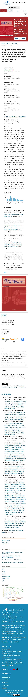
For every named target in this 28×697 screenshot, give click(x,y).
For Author (5, 682)
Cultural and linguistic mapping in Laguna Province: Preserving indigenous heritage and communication (15, 467)
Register (18, 11)
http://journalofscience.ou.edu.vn (17, 637)
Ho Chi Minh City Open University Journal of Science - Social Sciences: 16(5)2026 (14, 432)
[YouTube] (14, 669)
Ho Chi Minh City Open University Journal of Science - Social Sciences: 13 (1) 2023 (14, 525)
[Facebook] (11, 669)
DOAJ (3, 571)
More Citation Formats (8, 365)
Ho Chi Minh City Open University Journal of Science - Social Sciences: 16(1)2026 (14, 406)
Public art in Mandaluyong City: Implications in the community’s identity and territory (15, 495)
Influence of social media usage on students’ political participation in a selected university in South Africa (15, 414)
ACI (3, 569)
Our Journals (14, 7)
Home (3, 43)
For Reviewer (5, 685)
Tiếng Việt (10, 10)
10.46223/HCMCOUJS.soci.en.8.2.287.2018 (15, 117)
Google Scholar (6, 576)
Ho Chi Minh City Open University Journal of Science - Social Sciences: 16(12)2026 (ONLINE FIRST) (14, 451)
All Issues (4, 545)
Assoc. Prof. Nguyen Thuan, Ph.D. (11, 655)
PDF (5, 315)
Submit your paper (20, 38)
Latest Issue (5, 542)
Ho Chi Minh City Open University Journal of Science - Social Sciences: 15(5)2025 (14, 471)
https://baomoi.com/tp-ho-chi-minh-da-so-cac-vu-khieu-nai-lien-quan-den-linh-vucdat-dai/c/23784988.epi (14, 227)
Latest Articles (6, 540)
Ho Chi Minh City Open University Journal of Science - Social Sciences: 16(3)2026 (15, 490)
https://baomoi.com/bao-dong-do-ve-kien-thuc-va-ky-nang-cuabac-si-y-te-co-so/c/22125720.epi (13, 244)
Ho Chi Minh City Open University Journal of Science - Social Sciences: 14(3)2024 (15, 417)
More (5, 272)
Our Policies (5, 680)
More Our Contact (7, 665)
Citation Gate (5, 578)
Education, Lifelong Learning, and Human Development (11, 556)
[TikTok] (17, 669)
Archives (8, 43)
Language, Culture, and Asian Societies (12, 562)
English (3, 11)
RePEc (3, 574)
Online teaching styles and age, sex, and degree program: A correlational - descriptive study (15, 521)
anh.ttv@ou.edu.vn (9, 70)
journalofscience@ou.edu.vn (13, 639)
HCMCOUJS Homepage (19, 2)
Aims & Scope (6, 677)
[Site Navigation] (25, 14)
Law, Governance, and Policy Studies (11, 560)
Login (24, 11)
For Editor (4, 688)
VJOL (3, 581)
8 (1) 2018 (14, 43)
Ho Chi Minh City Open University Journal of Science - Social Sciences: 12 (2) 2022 (15, 499)
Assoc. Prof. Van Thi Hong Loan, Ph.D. (12, 663)
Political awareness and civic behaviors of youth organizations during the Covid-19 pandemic (15, 403)
